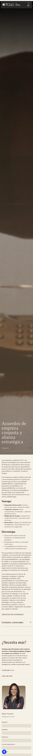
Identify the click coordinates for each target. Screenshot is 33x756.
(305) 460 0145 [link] (7, 676)
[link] (12, 4)
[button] (28, 5)
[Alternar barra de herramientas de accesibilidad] (4, 751)
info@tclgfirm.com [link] (8, 670)
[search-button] (28, 3)
